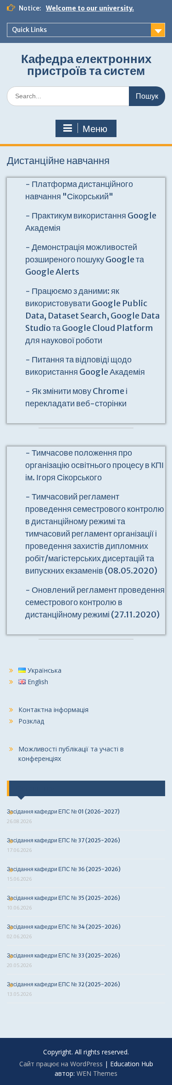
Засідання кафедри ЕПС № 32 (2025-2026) (63, 984)
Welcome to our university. (90, 8)
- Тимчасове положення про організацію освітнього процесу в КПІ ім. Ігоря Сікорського (94, 465)
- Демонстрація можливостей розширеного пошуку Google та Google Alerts (84, 259)
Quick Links (29, 30)
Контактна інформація (53, 709)
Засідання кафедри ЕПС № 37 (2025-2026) (63, 840)
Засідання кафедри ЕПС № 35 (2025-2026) (63, 897)
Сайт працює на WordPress (61, 1063)
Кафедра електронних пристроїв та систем (86, 64)
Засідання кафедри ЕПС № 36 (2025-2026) (64, 869)
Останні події (38, 788)
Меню (95, 129)
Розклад (31, 721)
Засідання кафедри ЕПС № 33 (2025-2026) (63, 955)
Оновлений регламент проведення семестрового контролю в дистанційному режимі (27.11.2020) (95, 602)
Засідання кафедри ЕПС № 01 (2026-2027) (63, 811)
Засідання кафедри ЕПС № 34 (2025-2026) (64, 926)
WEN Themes (97, 1073)
